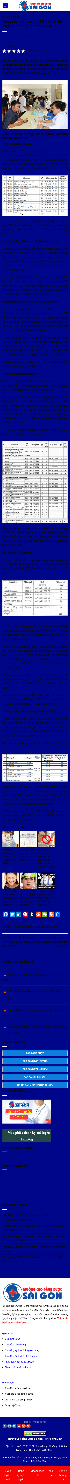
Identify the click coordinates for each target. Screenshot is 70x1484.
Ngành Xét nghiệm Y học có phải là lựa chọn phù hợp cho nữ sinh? (34, 1249)
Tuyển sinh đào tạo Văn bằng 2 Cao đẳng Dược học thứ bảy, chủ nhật (46, 898)
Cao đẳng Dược (12, 1339)
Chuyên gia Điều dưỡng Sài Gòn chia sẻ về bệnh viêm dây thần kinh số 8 (10, 898)
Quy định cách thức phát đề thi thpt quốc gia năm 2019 (28, 854)
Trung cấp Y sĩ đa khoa (18, 1367)
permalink (7, 930)
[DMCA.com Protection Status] (35, 1432)
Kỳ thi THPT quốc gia (13, 17)
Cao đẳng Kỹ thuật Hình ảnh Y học (21, 1356)
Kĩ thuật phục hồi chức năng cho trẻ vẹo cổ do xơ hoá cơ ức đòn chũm (18, 941)
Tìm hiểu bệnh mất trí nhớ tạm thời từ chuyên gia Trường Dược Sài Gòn (28, 898)
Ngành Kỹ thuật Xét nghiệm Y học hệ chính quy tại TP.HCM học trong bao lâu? (30, 1217)
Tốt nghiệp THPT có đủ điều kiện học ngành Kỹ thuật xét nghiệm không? (34, 1259)
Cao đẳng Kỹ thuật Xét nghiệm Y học (22, 1350)
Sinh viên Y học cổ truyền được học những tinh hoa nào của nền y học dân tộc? (33, 1238)
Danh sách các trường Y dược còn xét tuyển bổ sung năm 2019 (52, 941)
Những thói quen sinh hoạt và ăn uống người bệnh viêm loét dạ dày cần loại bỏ (45, 858)
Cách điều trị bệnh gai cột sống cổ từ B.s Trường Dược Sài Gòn (9, 856)
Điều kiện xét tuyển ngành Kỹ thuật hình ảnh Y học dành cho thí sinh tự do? (33, 1228)
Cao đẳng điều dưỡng (15, 1344)
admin (31, 35)
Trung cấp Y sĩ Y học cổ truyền (19, 1362)
